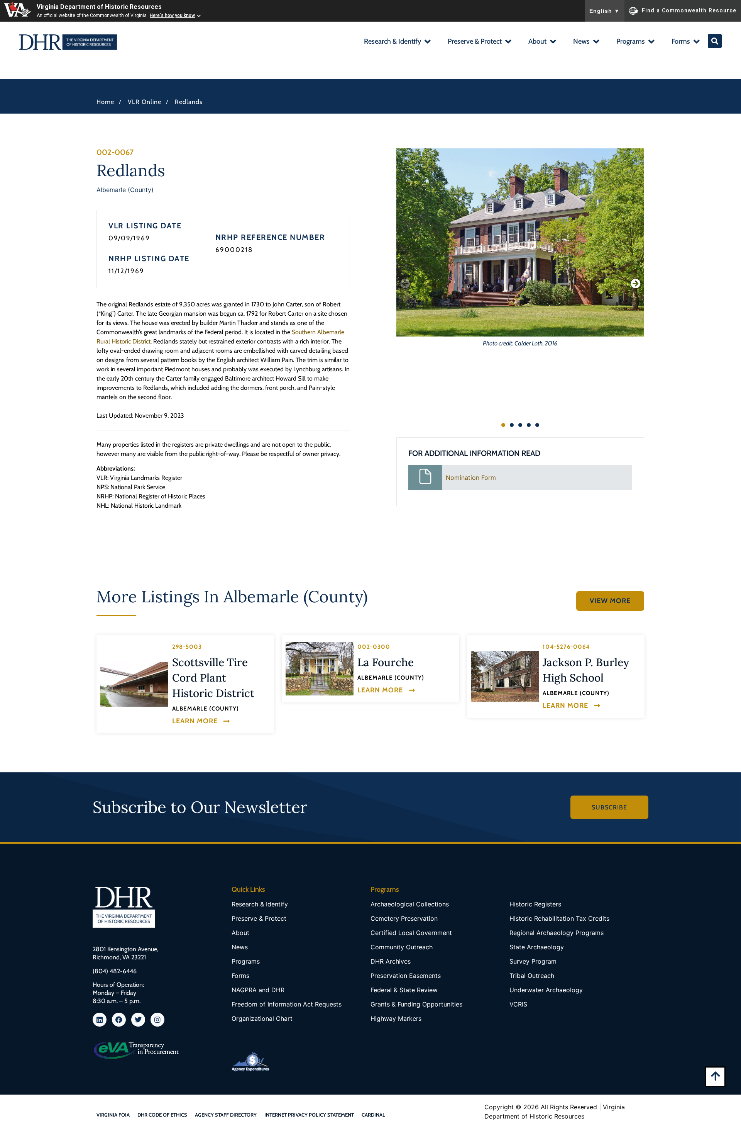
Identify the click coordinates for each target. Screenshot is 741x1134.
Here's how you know (172, 15)
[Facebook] (119, 1020)
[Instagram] (157, 1020)
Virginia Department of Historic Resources (99, 6)
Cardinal (373, 1115)
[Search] (715, 41)
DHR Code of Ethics (162, 1115)
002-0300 (373, 646)
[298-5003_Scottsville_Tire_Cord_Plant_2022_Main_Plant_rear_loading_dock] (134, 684)
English (604, 11)
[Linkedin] (100, 1020)
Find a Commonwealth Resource (689, 10)
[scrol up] (715, 1076)
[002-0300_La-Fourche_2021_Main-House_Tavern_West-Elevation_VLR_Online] (320, 668)
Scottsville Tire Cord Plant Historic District (213, 677)
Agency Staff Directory (226, 1115)
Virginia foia (113, 1115)
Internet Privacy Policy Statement (309, 1115)
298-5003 (187, 646)
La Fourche (385, 662)
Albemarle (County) (125, 190)
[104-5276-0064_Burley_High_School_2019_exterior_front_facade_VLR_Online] (505, 676)
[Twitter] (138, 1020)
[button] (397, 42)
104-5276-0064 (566, 646)
